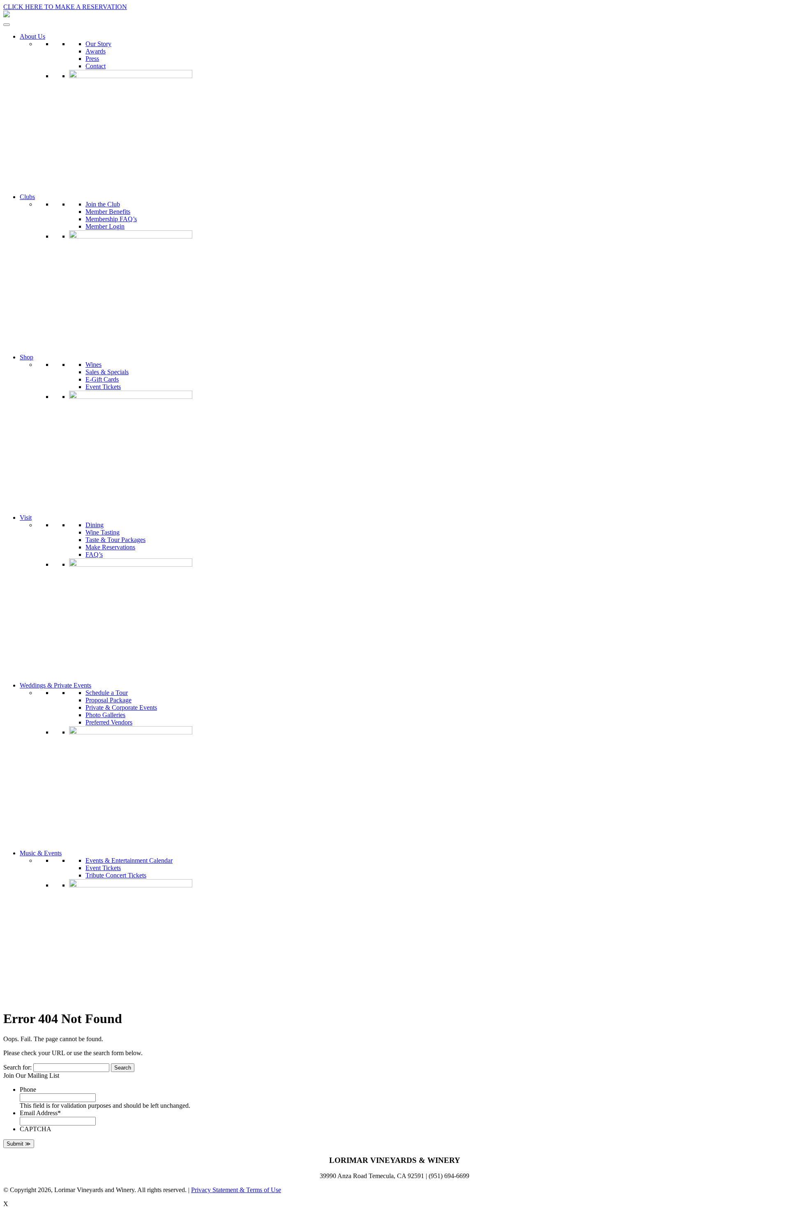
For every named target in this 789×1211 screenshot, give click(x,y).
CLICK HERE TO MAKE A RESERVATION (65, 6)
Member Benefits (107, 211)
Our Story (98, 43)
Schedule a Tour (106, 692)
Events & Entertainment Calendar (129, 860)
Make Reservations (110, 547)
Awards (95, 51)
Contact (95, 66)
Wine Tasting (102, 532)
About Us (32, 36)
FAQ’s (94, 554)
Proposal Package (108, 700)
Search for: (17, 1067)
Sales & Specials (107, 371)
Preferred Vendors (108, 722)
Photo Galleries (105, 714)
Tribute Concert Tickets (115, 875)
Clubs (27, 196)
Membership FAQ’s (111, 218)
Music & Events (41, 853)
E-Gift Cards (102, 379)
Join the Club (102, 204)
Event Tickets (103, 386)
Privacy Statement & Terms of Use (236, 1189)
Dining (94, 524)
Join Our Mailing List (31, 1075)
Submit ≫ (19, 1144)
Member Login (105, 226)
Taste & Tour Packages (115, 539)
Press (92, 58)
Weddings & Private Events (55, 685)
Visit (26, 517)
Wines (93, 364)
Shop (26, 357)
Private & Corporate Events (121, 707)
